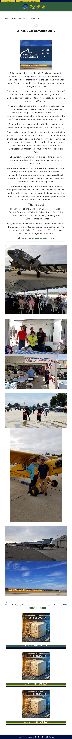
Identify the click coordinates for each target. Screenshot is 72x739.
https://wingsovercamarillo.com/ (37, 238)
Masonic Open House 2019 (57, 604)
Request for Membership (27, 1)
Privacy (52, 737)
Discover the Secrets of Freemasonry (19, 604)
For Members (8, 1)
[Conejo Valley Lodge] (33, 7)
